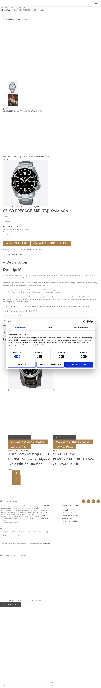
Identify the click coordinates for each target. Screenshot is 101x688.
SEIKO (35, 311)
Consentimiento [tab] (20, 327)
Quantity (5, 234)
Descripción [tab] (16, 262)
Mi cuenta (44, 510)
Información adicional (15, 254)
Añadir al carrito (16, 243)
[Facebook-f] (93, 501)
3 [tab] (16, 482)
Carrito (43, 516)
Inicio (4, 10)
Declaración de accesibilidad (70, 521)
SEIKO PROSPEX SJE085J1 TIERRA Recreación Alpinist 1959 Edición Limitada (29, 459)
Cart (5, 686)
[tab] (53, 252)
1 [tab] (16, 472)
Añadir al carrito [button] (20, 437)
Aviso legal (65, 510)
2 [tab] (16, 477)
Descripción (12, 252)
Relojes (14, 10)
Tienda (9, 10)
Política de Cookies (67, 518)
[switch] (39, 356)
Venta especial (24, 450)
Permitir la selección (50, 364)
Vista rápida (21, 446)
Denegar (22, 364)
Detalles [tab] (50, 327)
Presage (23, 316)
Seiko (40, 249)
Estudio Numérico (45, 544)
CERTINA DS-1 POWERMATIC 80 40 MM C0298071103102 (73, 459)
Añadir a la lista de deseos (51, 243)
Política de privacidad (68, 513)
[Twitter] (88, 501)
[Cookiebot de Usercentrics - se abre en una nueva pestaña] (84, 321)
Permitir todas (79, 364)
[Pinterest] (98, 501)
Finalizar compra (46, 518)
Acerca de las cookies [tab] (80, 327)
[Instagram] (84, 501)
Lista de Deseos (45, 513)
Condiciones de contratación (70, 516)
